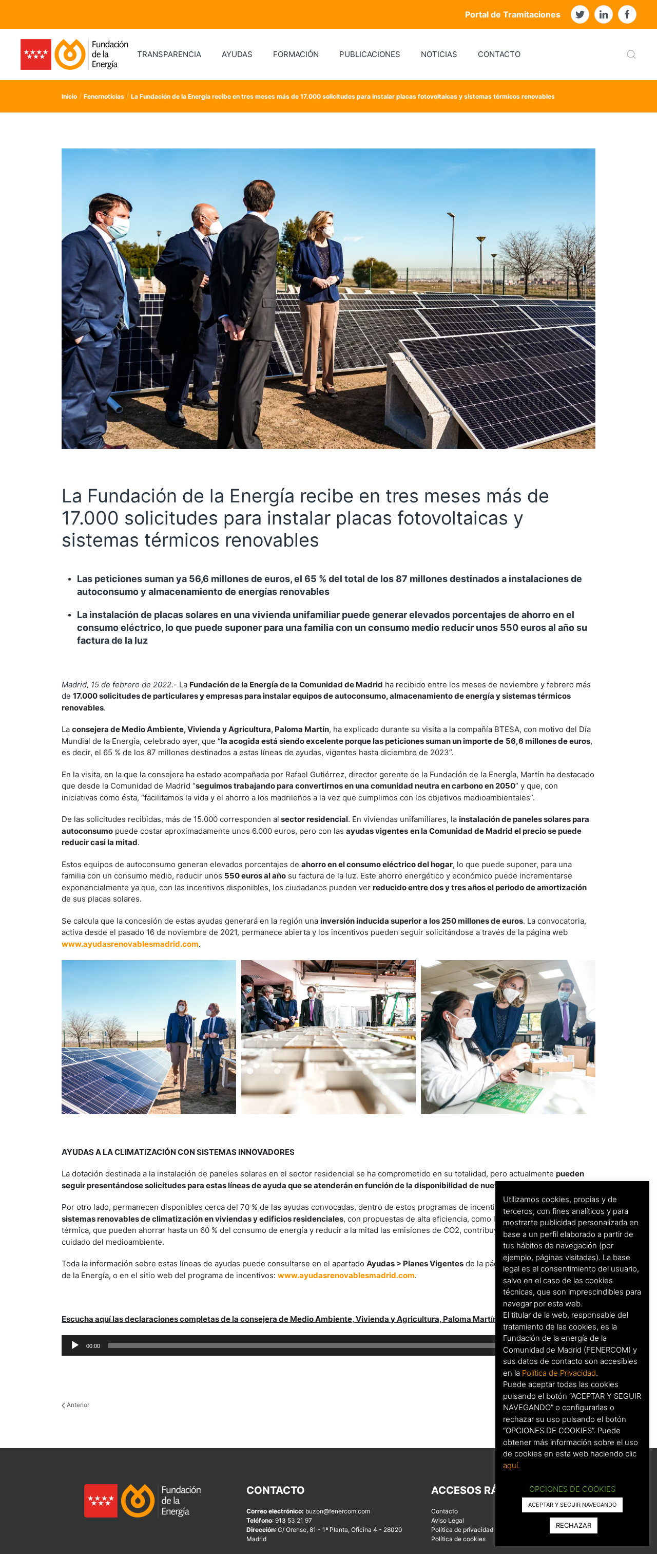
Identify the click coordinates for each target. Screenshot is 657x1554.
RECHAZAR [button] (573, 1525)
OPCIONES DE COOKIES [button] (572, 1489)
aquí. (511, 1465)
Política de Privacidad (559, 1372)
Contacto (444, 1511)
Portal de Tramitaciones (513, 14)
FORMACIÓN (296, 54)
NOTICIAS (439, 54)
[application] (328, 1345)
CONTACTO (499, 54)
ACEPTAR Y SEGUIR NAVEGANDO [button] (572, 1504)
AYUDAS (237, 54)
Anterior (77, 1405)
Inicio (69, 96)
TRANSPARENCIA (169, 54)
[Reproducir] (75, 1345)
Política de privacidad (462, 1529)
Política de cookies (458, 1539)
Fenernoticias (104, 96)
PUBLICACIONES (369, 54)
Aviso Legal (447, 1520)
